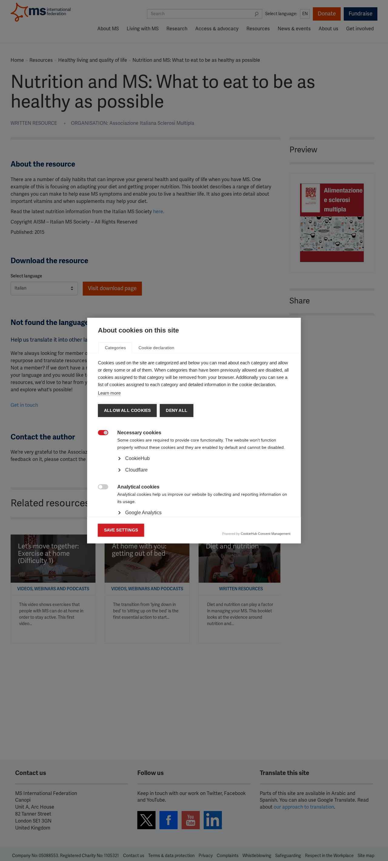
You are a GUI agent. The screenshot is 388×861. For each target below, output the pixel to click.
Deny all (176, 410)
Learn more (109, 393)
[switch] (100, 433)
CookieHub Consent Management (265, 533)
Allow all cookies (127, 410)
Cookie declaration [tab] (156, 347)
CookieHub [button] (137, 458)
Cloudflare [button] (136, 469)
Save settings (121, 530)
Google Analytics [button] (143, 512)
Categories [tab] (115, 347)
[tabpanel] (194, 475)
